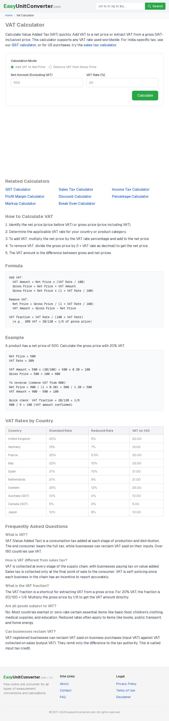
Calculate (145, 95)
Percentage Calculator (130, 196)
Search (157, 6)
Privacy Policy (126, 684)
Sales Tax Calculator (76, 189)
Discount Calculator (75, 196)
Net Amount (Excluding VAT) (31, 75)
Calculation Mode (24, 61)
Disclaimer (123, 697)
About (64, 684)
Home (9, 15)
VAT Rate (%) (95, 75)
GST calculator (24, 45)
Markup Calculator (20, 203)
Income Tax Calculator (130, 189)
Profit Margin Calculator (24, 196)
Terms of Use (125, 690)
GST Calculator (18, 189)
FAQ (63, 697)
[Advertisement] (84, 142)
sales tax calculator (100, 45)
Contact (65, 690)
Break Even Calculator (77, 203)
